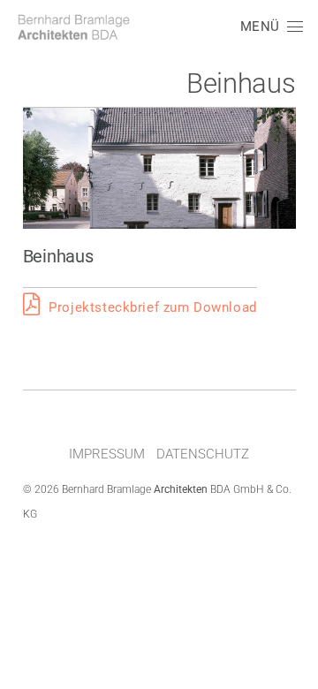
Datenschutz (202, 454)
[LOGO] (73, 27)
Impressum (107, 454)
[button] (271, 26)
